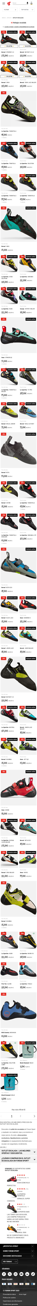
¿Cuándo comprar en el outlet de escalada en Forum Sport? (18, 1159)
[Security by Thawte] (21, 1284)
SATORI (5, 503)
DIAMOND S (25, 618)
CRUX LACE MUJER (28, 82)
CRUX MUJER (7, 872)
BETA (5, 472)
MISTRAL (8, 727)
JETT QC (24, 759)
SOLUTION (27, 163)
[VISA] (10, 1284)
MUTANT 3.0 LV (27, 52)
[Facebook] (4, 1274)
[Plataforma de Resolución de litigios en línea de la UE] (33, 1284)
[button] (33, 1299)
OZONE (5, 810)
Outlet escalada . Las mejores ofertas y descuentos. (18, 1152)
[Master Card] (16, 1284)
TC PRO (26, 390)
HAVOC (24, 872)
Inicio (4, 18)
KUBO (7, 309)
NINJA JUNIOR (8, 424)
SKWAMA (26, 276)
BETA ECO (6, 587)
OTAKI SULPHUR (7, 277)
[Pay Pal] (4, 1284)
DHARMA (6, 759)
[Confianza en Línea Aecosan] (27, 1284)
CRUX (5, 82)
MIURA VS (27, 953)
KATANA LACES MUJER (7, 841)
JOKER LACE (7, 648)
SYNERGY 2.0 (7, 52)
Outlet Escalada (18, 18)
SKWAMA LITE (28, 535)
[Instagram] (16, 1274)
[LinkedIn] (27, 1274)
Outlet (9, 18)
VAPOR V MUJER (27, 309)
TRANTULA (8, 163)
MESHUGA (8, 1032)
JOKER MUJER (26, 648)
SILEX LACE (7, 618)
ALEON (6, 984)
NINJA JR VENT (27, 424)
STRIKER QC (6, 357)
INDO (5, 246)
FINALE (26, 984)
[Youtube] (21, 1274)
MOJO (26, 1063)
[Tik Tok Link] (33, 1274)
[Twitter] (10, 1274)
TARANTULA (8, 131)
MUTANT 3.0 (7, 697)
